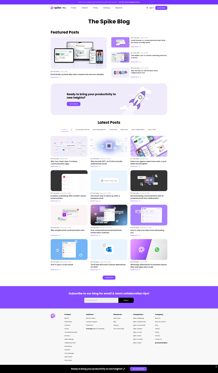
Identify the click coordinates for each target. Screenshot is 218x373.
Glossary (116, 325)
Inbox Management (99, 130)
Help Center (117, 318)
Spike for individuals (95, 329)
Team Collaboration (138, 130)
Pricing (157, 332)
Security (157, 336)
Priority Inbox (68, 360)
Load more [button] (109, 278)
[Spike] (56, 7)
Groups (66, 329)
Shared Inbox (68, 346)
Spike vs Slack (137, 336)
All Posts (65, 130)
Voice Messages (69, 353)
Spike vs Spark (137, 343)
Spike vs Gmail (137, 332)
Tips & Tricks (152, 130)
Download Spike (161, 342)
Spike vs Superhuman (139, 322)
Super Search (68, 357)
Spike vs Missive (137, 329)
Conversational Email (82, 130)
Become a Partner (160, 322)
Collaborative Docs (70, 343)
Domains (67, 336)
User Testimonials (119, 329)
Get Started (161, 8)
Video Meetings (69, 339)
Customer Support (91, 322)
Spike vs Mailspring (138, 318)
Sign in (152, 8)
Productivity (113, 130)
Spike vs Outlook (138, 339)
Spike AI (66, 318)
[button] (147, 8)
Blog (115, 322)
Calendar (67, 350)
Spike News (124, 130)
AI (71, 130)
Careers (157, 329)
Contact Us (158, 339)
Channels (67, 325)
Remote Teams (90, 318)
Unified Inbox (68, 322)
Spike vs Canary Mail (139, 325)
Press (156, 325)
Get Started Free (138, 369)
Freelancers (89, 325)
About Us (157, 318)
